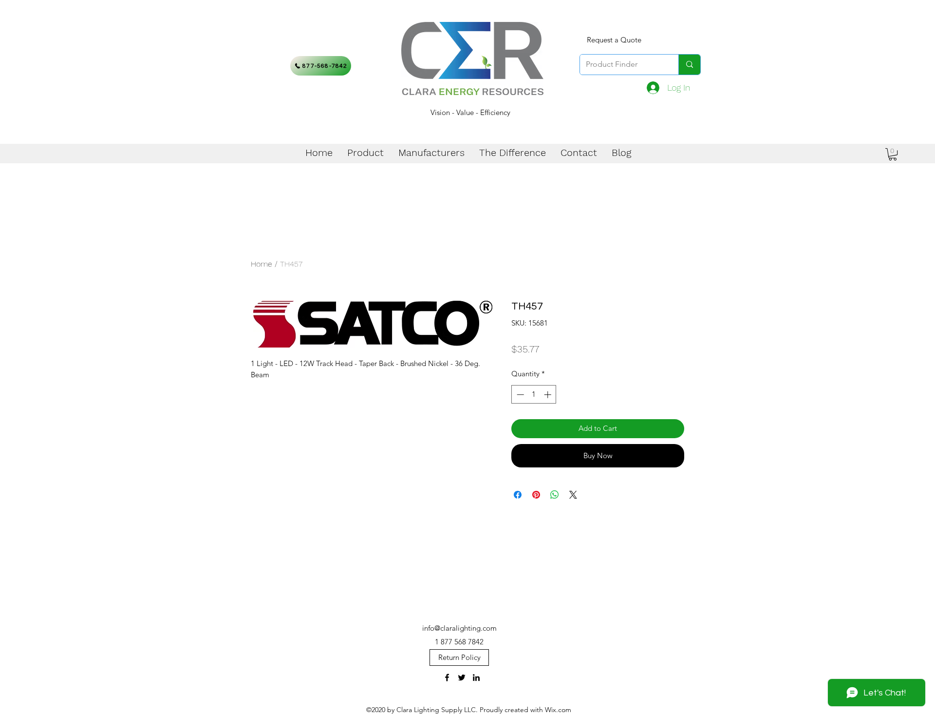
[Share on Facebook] (518, 495)
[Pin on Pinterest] (536, 495)
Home (261, 264)
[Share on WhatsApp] (555, 495)
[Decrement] (519, 395)
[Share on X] (573, 495)
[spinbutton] (534, 395)
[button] (892, 154)
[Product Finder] (689, 65)
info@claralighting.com (459, 628)
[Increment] (548, 395)
